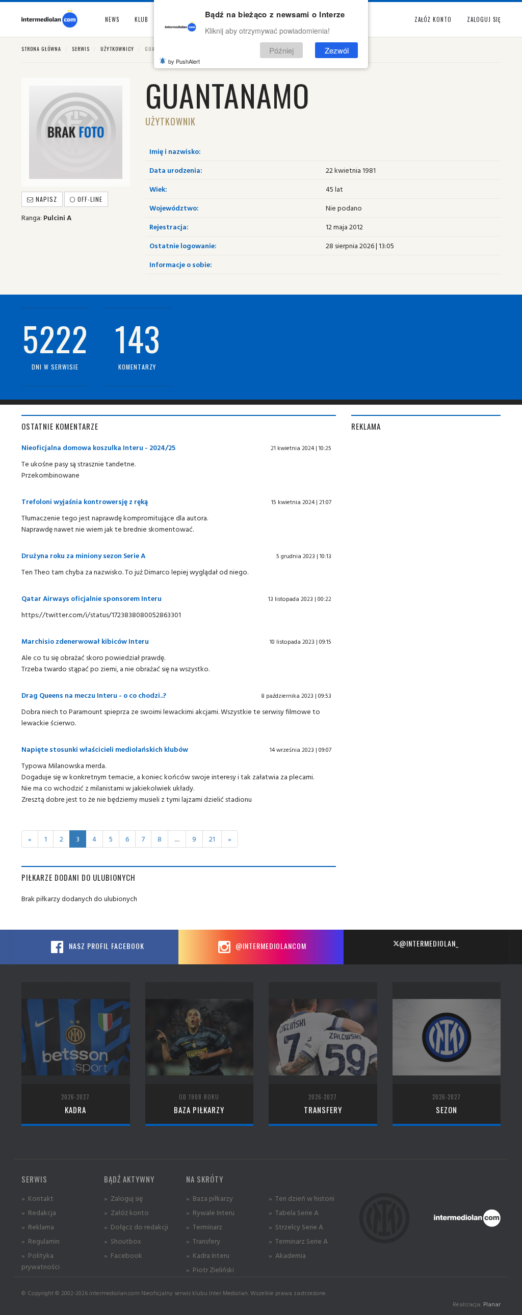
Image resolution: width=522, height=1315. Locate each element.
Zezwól (337, 50)
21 (212, 838)
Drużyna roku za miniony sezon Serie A (83, 555)
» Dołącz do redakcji (136, 1226)
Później (281, 50)
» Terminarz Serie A (298, 1240)
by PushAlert (184, 61)
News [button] (112, 19)
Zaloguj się (484, 19)
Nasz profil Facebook (105, 945)
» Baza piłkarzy (209, 1198)
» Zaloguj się (123, 1198)
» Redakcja (38, 1212)
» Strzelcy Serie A (296, 1226)
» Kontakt (37, 1198)
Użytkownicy (117, 48)
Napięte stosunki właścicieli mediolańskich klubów (104, 749)
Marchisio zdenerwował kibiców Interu (85, 641)
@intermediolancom (269, 945)
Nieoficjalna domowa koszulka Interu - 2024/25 (98, 447)
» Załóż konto (126, 1212)
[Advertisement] (426, 505)
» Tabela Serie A (294, 1212)
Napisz (45, 199)
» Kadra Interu (207, 1255)
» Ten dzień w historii (301, 1198)
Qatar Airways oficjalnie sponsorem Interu (91, 598)
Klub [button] (141, 19)
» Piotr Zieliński (210, 1269)
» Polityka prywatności (40, 1261)
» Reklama (37, 1226)
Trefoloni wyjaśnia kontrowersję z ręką (84, 501)
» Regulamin (40, 1240)
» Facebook (123, 1255)
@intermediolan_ (429, 943)
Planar (492, 1304)
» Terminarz (204, 1226)
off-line (88, 199)
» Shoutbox (122, 1240)
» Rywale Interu (210, 1212)
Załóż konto (433, 19)
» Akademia (287, 1255)
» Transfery (203, 1240)
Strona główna (41, 48)
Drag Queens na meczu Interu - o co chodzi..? (93, 695)
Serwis (81, 48)
